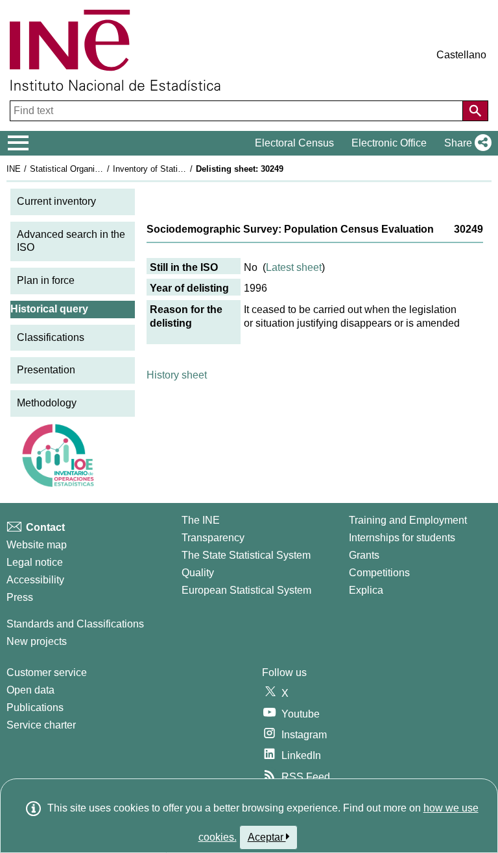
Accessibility (35, 579)
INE (13, 169)
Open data (30, 689)
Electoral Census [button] (294, 142)
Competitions (379, 572)
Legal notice (34, 562)
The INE (201, 520)
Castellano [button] (461, 54)
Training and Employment (408, 520)
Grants (364, 555)
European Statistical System (246, 590)
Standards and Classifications (75, 623)
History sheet (177, 374)
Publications (35, 707)
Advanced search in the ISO (71, 241)
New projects (36, 641)
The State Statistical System (246, 555)
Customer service (46, 672)
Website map (36, 544)
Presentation (46, 369)
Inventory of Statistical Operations (177, 169)
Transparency (213, 537)
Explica (366, 590)
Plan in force (46, 280)
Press (19, 597)
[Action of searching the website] (475, 110)
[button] (465, 143)
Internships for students (402, 537)
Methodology (47, 402)
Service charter (41, 724)
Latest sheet (294, 267)
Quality (198, 572)
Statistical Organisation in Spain (90, 169)
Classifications (50, 337)
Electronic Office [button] (389, 142)
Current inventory (56, 201)
